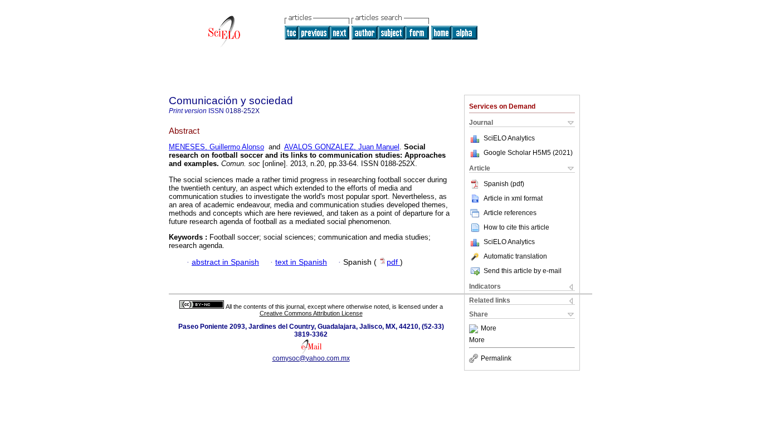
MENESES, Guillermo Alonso (216, 147)
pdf (393, 262)
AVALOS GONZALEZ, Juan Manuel (341, 147)
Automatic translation (515, 256)
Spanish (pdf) (504, 184)
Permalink (496, 358)
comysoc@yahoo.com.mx (311, 358)
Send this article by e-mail (523, 271)
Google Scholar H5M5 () (528, 153)
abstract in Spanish (225, 262)
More (488, 329)
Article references (510, 213)
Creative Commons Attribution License (311, 313)
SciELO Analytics (509, 138)
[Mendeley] (475, 329)
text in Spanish (301, 262)
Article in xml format (513, 198)
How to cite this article (516, 227)
